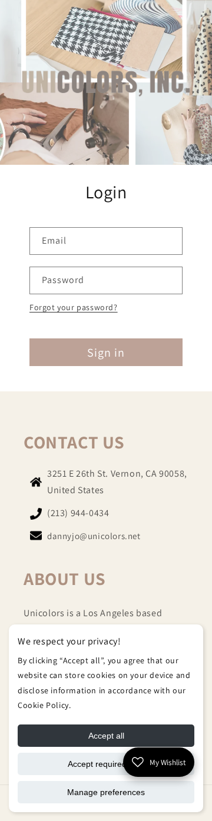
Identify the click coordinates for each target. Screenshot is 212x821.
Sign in (106, 352)
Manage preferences (106, 792)
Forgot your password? (73, 307)
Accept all (106, 735)
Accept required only (106, 764)
